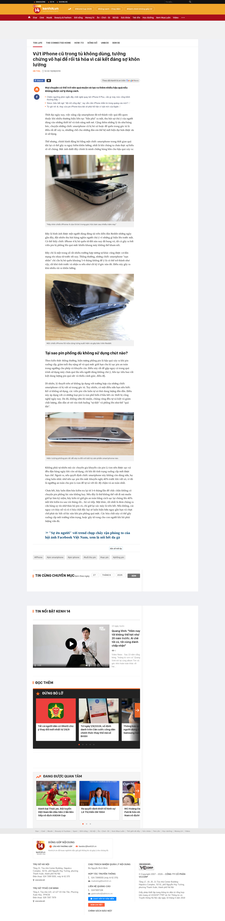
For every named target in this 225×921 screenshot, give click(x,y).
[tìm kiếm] (190, 2)
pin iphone (74, 557)
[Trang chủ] (36, 89)
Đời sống (78, 17)
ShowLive (63, 2)
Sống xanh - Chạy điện (109, 9)
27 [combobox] (94, 575)
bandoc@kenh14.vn (87, 846)
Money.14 (89, 17)
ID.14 (52, 2)
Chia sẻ (40, 81)
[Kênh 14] (40, 848)
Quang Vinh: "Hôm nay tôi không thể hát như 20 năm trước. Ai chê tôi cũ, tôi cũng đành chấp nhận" (126, 638)
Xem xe (116, 42)
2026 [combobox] (119, 575)
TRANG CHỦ (29, 18)
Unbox (105, 42)
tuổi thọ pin (90, 557)
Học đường (148, 17)
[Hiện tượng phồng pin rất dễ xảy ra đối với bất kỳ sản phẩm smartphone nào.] (89, 433)
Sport (75, 831)
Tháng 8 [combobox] (106, 575)
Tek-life (136, 17)
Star (35, 17)
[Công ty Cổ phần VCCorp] (146, 866)
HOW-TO (79, 42)
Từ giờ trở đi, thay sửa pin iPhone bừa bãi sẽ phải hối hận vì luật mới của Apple (83, 106)
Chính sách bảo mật (100, 911)
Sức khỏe (125, 17)
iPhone (39, 557)
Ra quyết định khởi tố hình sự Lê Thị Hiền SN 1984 (98, 810)
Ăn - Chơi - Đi (103, 17)
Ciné (42, 17)
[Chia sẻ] (36, 97)
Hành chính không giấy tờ (140, 9)
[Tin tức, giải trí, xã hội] (48, 9)
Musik (49, 17)
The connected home (58, 42)
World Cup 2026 (84, 9)
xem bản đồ (40, 880)
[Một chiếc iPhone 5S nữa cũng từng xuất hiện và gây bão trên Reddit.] (89, 307)
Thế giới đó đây (133, 831)
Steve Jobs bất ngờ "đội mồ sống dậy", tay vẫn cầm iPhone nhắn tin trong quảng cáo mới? (88, 103)
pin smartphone (55, 557)
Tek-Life (156, 831)
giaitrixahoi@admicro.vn (101, 893)
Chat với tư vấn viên (103, 899)
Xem (134, 575)
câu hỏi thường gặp (62, 846)
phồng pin (119, 557)
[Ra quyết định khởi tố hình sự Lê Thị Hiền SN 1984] (99, 793)
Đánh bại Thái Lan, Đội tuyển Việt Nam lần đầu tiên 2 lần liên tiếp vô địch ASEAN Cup (56, 812)
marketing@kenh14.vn (101, 881)
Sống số (92, 42)
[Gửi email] (49, 80)
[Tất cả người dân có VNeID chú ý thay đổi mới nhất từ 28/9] (56, 711)
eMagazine (40, 2)
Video (175, 17)
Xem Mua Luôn (163, 17)
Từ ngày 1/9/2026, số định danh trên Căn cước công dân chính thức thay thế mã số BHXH (98, 731)
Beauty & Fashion (62, 17)
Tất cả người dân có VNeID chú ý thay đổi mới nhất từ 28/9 (55, 728)
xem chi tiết (96, 905)
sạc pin (105, 557)
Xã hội (115, 17)
